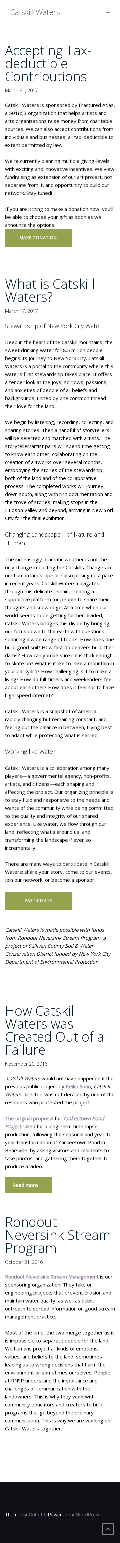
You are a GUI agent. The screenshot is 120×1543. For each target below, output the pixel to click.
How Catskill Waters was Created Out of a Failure (54, 1030)
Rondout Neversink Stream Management (52, 1276)
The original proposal (29, 1118)
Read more (32, 1187)
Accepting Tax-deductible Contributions (48, 63)
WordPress (88, 1514)
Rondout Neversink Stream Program (57, 1235)
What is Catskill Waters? (50, 290)
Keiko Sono (78, 1086)
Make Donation (38, 238)
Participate (38, 900)
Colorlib (38, 1514)
